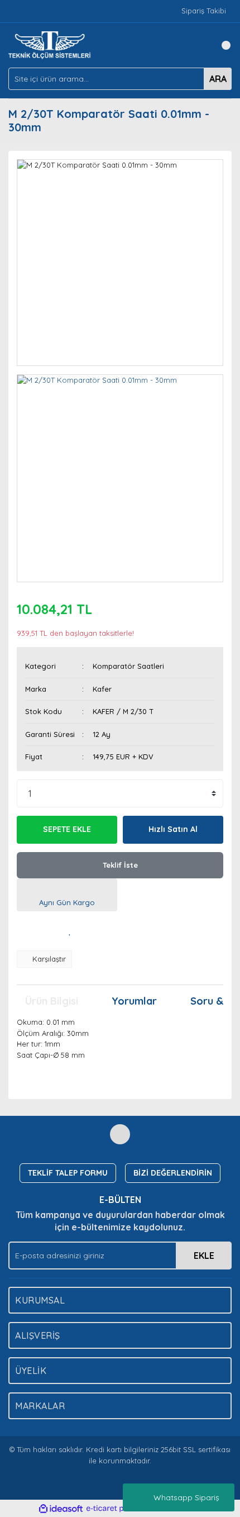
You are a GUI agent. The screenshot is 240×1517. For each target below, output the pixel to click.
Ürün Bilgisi (51, 1001)
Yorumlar (134, 1001)
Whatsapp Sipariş (186, 1497)
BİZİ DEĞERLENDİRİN (172, 1173)
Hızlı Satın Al (173, 829)
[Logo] (51, 44)
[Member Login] (198, 45)
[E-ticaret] (118, 1508)
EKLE (204, 1255)
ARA (218, 78)
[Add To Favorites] (70, 931)
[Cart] (220, 45)
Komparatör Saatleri (128, 666)
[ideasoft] (61, 1508)
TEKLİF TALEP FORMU (68, 1173)
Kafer (102, 688)
